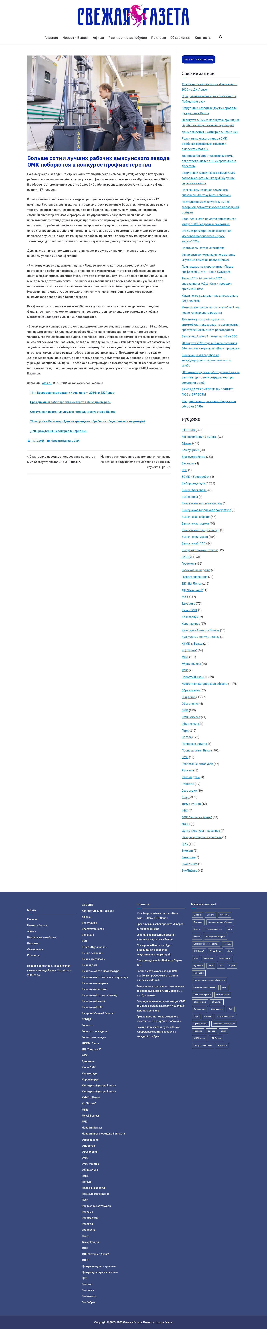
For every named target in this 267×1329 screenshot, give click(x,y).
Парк (185, 730)
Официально (190, 724)
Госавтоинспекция (194, 577)
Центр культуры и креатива (201, 830)
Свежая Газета (132, 1322)
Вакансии (188, 463)
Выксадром (190, 497)
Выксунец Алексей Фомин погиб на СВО (210, 336)
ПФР (185, 757)
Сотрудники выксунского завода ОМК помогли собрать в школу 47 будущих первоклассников (208, 178)
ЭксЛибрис (189, 870)
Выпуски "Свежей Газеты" (200, 550)
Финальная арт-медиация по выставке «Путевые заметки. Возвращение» (208, 257)
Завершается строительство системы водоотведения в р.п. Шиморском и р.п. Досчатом (209, 161)
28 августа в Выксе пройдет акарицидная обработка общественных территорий (87, 421)
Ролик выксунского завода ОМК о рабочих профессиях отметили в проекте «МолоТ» (204, 144)
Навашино (199, 973)
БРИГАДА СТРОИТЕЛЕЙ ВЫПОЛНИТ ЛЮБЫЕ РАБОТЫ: (207, 392)
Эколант (187, 850)
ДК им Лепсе (215, 951)
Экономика (189, 864)
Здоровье (188, 603)
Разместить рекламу (198, 59)
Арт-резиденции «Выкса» (199, 437)
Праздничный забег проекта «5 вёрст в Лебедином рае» (70, 402)
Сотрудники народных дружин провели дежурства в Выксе (72, 411)
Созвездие (189, 790)
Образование (191, 690)
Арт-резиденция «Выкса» (220, 922)
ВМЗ (230, 929)
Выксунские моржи (195, 523)
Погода (187, 737)
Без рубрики (190, 450)
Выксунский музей (195, 536)
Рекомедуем (191, 777)
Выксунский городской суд (200, 530)
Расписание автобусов (127, 38)
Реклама (158, 38)
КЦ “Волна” (189, 650)
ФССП (186, 824)
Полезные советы (194, 744)
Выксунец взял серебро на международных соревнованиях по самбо (206, 360)
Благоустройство (193, 456)
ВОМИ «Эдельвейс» (196, 476)
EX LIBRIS (188, 430)
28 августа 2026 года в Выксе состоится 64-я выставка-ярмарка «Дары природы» (210, 345)
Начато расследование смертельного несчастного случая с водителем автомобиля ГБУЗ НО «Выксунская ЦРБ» (136, 462)
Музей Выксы (191, 663)
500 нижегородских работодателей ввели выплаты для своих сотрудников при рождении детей (211, 377)
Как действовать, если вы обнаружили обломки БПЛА (209, 404)
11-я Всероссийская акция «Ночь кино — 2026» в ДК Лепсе (72, 392)
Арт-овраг (198, 922)
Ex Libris (197, 915)
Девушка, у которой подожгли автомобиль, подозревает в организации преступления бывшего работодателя (210, 325)
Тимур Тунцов (191, 804)
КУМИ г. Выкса (192, 643)
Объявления (180, 38)
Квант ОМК (189, 610)
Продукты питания (225, 1016)
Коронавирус (191, 623)
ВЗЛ (184, 470)
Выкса (197, 937)
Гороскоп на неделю (196, 570)
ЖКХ (185, 597)
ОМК (76, 440)
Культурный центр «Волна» (200, 630)
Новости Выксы (75, 38)
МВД (185, 657)
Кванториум (190, 617)
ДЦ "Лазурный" (192, 590)
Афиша (98, 38)
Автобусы (224, 915)
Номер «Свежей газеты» (205, 987)
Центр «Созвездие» (203, 1046)
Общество (189, 697)
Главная (51, 38)
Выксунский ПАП (194, 543)
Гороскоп (188, 563)
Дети (229, 951)
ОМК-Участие (191, 717)
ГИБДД (187, 557)
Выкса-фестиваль (194, 490)
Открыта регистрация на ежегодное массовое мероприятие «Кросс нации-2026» (206, 236)
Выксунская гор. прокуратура (202, 503)
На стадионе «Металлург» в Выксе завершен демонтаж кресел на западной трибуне (210, 207)
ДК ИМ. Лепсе (192, 583)
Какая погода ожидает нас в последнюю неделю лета (210, 298)
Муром (232, 966)
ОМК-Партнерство (202, 995)
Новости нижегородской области (205, 683)
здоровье (222, 1046)
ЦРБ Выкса (216, 1038)
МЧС (185, 670)
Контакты (203, 38)
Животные (208, 958)
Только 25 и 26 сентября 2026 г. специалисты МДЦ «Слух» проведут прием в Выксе (207, 284)
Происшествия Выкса (197, 750)
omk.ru (47, 383)
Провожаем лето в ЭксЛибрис (203, 248)
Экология (188, 857)
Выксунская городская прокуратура (206, 510)
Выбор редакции (193, 483)
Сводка (211, 1031)
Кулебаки (198, 966)
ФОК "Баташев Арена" (197, 817)
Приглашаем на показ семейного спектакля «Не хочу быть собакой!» (206, 192)
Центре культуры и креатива (202, 837)
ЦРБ (185, 844)
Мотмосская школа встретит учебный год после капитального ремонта (211, 310)
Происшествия (201, 1024)
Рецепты (188, 784)
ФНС (185, 810)
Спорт (186, 797)
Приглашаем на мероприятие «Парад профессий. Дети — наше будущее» (207, 269)
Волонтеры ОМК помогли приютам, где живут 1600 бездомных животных (209, 221)
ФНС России (199, 1038)
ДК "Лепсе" (199, 951)
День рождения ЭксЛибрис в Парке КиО (59, 431)
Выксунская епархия (196, 517)
